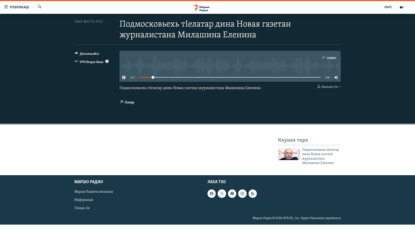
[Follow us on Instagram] (242, 194)
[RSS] (253, 194)
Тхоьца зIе (82, 208)
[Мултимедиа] (401, 7)
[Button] (87, 55)
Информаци (83, 200)
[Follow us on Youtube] (232, 194)
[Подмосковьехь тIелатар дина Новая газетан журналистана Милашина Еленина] (289, 154)
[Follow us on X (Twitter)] (222, 194)
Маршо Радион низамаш (93, 192)
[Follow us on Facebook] (212, 194)
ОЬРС (388, 7)
